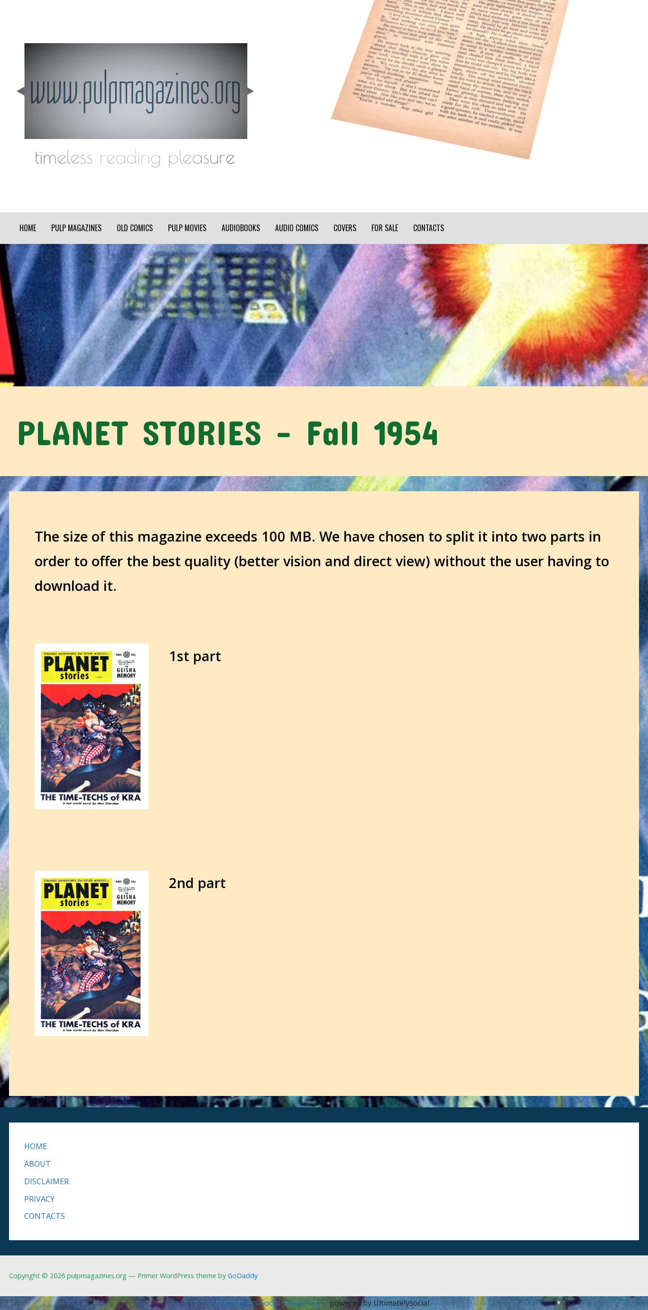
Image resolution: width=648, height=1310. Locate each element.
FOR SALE (384, 228)
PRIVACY (39, 1199)
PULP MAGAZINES (76, 228)
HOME (27, 228)
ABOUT (37, 1164)
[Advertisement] (324, 315)
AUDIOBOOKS (241, 228)
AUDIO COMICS (296, 228)
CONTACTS (428, 228)
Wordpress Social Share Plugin (274, 1303)
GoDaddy (243, 1275)
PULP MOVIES (187, 228)
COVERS (344, 228)
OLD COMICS (135, 228)
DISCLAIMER (46, 1181)
